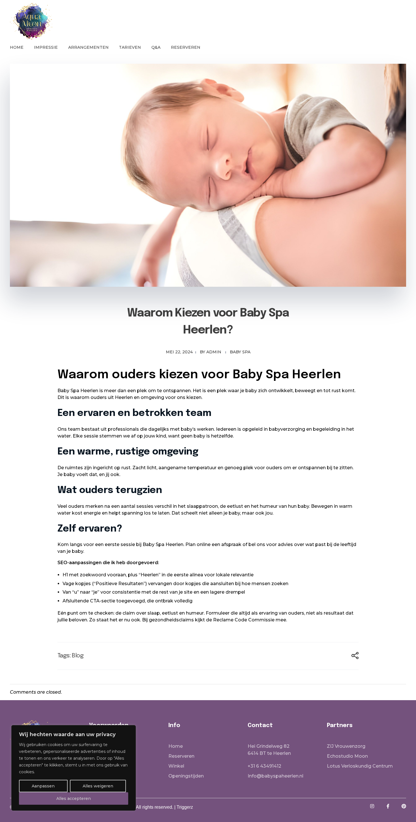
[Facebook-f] (388, 806)
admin (213, 351)
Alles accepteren (73, 798)
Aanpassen (43, 786)
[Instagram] (372, 806)
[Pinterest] (404, 806)
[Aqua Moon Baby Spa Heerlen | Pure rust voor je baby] (31, 21)
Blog (77, 656)
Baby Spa (240, 351)
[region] (73, 768)
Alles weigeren (98, 786)
